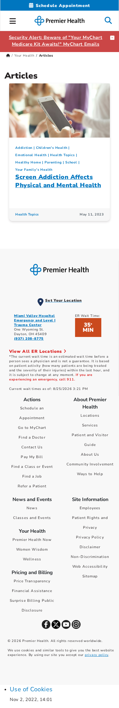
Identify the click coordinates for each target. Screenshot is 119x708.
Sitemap (90, 576)
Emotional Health (31, 155)
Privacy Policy (90, 537)
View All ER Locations (36, 351)
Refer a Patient (32, 486)
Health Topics (62, 155)
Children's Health (51, 147)
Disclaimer (90, 547)
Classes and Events (32, 517)
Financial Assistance (32, 590)
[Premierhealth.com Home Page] (8, 55)
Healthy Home (28, 162)
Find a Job (32, 476)
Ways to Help (90, 473)
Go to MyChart (32, 427)
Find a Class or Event (32, 466)
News (32, 508)
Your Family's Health (33, 169)
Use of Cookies (31, 689)
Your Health (24, 55)
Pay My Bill (32, 456)
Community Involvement (90, 464)
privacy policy (96, 655)
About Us (90, 454)
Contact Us (32, 447)
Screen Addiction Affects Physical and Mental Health (58, 181)
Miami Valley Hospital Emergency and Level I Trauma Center (35, 320)
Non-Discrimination (90, 556)
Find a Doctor (32, 437)
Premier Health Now (32, 539)
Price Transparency (32, 581)
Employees (90, 508)
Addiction (23, 147)
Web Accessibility (90, 566)
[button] (12, 20)
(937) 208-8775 (29, 338)
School (71, 162)
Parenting (53, 162)
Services (90, 425)
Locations (90, 415)
